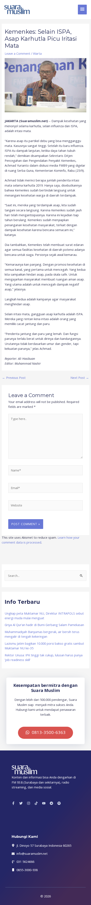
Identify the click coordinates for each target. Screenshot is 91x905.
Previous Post (14, 377)
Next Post (79, 377)
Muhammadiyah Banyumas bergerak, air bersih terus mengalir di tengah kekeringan (42, 634)
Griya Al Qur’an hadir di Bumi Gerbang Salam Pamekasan (44, 625)
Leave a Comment (17, 53)
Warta (37, 53)
